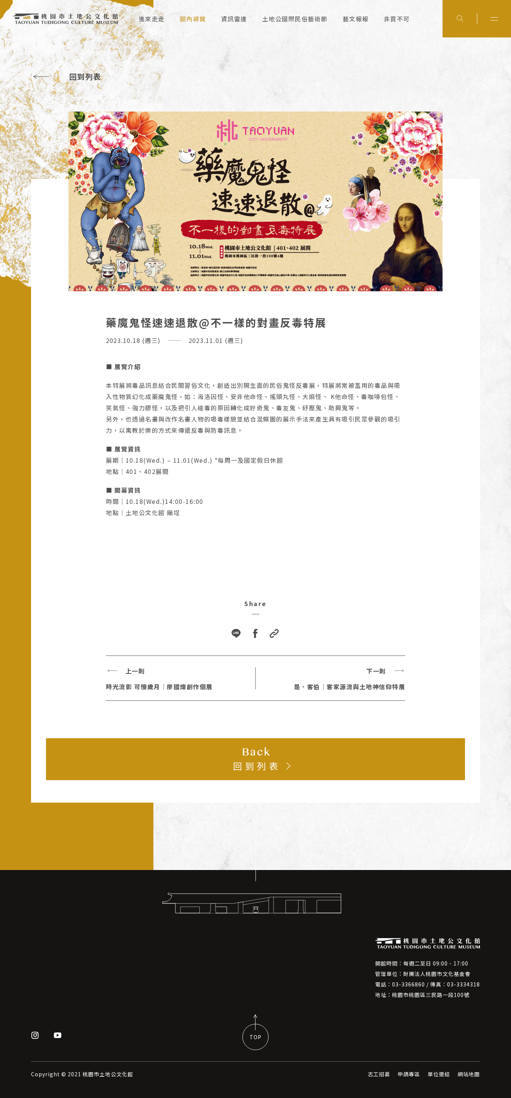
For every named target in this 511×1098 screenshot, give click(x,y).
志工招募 (379, 1074)
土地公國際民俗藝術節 (295, 18)
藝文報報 (356, 18)
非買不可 (397, 18)
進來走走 (152, 18)
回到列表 (85, 76)
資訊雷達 (234, 18)
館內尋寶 (193, 18)
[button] (274, 634)
